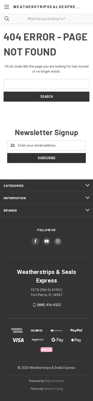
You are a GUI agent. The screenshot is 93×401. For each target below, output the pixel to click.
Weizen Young (53, 389)
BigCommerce (54, 381)
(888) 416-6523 (49, 305)
